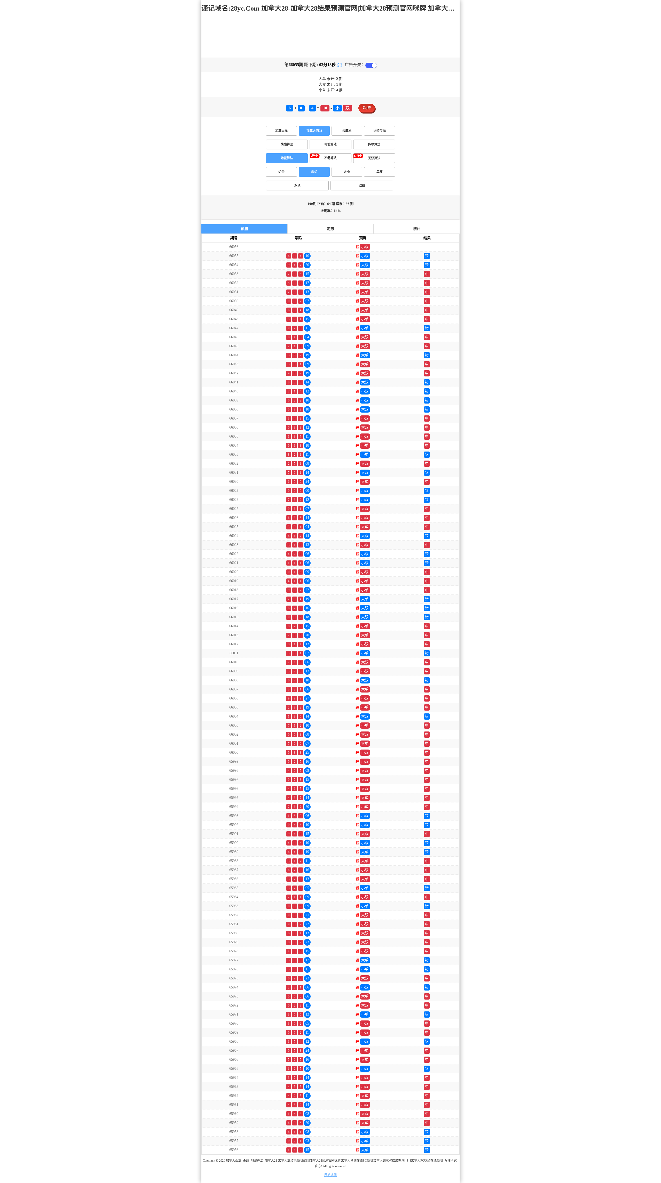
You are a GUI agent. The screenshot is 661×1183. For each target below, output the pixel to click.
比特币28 (379, 131)
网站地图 (330, 1175)
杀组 (314, 172)
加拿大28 (281, 131)
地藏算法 (287, 158)
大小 (347, 172)
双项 (297, 185)
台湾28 (346, 131)
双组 (362, 185)
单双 (379, 172)
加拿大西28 (314, 131)
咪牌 (367, 108)
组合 (281, 172)
